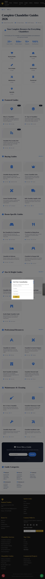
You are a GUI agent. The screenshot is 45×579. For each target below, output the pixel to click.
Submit (16, 296)
